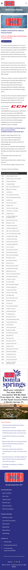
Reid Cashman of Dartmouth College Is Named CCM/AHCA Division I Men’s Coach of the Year (14, 432)
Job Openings (5, 533)
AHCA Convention (7, 505)
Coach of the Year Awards (8, 520)
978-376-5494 (7, 542)
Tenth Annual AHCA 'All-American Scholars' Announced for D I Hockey (13, 426)
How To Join (5, 496)
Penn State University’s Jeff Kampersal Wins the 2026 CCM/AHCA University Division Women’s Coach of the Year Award (14, 459)
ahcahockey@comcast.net (10, 545)
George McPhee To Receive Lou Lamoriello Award (13, 437)
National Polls (5, 527)
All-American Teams (7, 517)
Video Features (6, 530)
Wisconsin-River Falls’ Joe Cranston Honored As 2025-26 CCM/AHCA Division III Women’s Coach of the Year (14, 444)
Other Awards (6, 523)
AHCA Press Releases (7, 509)
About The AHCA (6, 493)
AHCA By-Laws (6, 502)
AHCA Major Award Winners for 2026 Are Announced (13, 465)
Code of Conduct (6, 499)
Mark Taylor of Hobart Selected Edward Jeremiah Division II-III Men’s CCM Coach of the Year (14, 451)
